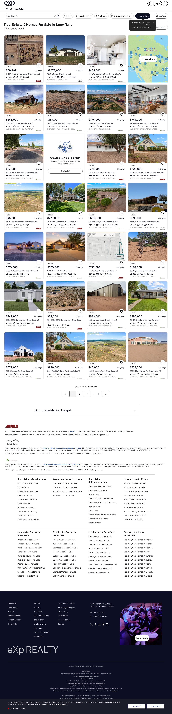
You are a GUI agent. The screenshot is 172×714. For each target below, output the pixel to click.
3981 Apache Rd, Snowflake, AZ (143, 271)
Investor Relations (14, 616)
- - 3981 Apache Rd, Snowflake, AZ (103, 271)
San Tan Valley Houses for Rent (102, 564)
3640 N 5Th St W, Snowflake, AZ (19, 123)
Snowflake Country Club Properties (103, 502)
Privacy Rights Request (66, 607)
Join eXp (11, 611)
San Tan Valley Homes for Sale (137, 511)
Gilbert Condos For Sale (63, 576)
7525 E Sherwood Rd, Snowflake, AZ (62, 221)
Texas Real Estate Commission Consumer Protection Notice (86, 686)
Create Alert (65, 171)
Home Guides (12, 624)
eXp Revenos (39, 620)
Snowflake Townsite (97, 490)
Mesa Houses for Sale (27, 551)
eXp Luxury (38, 628)
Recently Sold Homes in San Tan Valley (138, 568)
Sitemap (61, 624)
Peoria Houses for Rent (98, 560)
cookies (15, 702)
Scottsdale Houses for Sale (29, 547)
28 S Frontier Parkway (27, 511)
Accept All (136, 706)
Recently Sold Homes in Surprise (138, 555)
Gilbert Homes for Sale (134, 519)
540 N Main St (23, 503)
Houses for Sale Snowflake (65, 483)
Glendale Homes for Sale (135, 515)
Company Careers (14, 620)
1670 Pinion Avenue (26, 507)
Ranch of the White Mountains (102, 514)
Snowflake (92, 386)
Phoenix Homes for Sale (135, 483)
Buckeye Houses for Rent (99, 556)
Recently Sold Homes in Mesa (137, 551)
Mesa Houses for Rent (98, 548)
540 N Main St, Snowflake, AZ (101, 123)
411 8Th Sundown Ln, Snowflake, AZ (145, 320)
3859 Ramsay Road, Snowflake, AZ (103, 221)
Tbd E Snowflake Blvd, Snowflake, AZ (62, 123)
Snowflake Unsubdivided (99, 486)
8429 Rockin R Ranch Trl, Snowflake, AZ (146, 172)
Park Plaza (93, 510)
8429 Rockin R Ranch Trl (28, 519)
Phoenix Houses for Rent (99, 536)
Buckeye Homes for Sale (135, 503)
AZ (83, 386)
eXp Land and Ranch (41, 632)
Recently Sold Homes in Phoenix (138, 539)
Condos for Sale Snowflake (65, 487)
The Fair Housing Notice (113, 688)
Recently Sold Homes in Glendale (138, 572)
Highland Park (94, 506)
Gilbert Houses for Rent (99, 572)
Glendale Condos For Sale (64, 572)
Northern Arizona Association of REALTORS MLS (62, 448)
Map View (162, 16)
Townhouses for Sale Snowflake (67, 491)
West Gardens (94, 522)
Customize (155, 706)
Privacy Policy (63, 611)
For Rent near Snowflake (64, 495)
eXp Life (37, 603)
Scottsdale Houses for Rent (100, 544)
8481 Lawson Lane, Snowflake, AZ (103, 320)
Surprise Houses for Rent (99, 552)
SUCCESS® (38, 611)
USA (77, 386)
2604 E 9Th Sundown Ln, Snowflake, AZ (22, 320)
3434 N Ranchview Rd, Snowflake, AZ (145, 371)
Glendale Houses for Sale (28, 572)
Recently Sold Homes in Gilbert (138, 576)
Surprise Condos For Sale (64, 555)
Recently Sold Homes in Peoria (138, 564)
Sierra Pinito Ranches (98, 518)
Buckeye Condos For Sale (64, 560)
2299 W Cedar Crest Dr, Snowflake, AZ (22, 271)
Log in (157, 3)
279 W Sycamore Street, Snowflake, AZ (105, 74)
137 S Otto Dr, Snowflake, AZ (59, 74)
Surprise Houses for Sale (28, 555)
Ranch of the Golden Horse (100, 498)
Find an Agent (13, 607)
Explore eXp (12, 603)
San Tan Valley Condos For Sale (67, 568)
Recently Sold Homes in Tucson (138, 543)
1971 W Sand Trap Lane (27, 483)
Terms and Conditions (66, 603)
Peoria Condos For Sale (63, 564)
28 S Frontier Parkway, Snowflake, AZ (21, 172)
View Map (150, 58)
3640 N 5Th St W (25, 495)
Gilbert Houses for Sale (27, 576)
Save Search (161, 27)
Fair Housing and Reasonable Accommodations (86, 676)
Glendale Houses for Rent (100, 568)
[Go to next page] (106, 394)
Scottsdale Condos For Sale (65, 547)
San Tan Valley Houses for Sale (31, 568)
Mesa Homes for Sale (133, 495)
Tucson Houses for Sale (28, 543)
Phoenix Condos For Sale (64, 539)
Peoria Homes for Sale (134, 507)
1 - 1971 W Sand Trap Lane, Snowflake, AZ (23, 74)
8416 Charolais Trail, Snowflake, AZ (103, 371)
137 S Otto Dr (23, 487)
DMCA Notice (86, 671)
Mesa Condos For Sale (63, 551)
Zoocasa (37, 607)
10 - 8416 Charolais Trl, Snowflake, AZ (21, 221)
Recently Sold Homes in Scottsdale (138, 547)
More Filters (144, 16)
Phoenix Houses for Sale (28, 539)
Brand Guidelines (64, 620)
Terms (53, 704)
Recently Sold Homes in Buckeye (138, 560)
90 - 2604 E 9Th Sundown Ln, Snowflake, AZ (64, 321)
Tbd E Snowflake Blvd (27, 499)
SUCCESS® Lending (41, 616)
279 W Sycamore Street (28, 491)
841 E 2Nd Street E (25, 515)
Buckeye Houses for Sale (28, 560)
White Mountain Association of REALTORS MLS (61, 464)
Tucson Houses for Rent (99, 540)
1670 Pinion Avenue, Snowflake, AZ (144, 123)
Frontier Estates (95, 494)
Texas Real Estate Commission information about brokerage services (86, 683)
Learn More (114, 691)
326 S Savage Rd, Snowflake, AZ (19, 371)
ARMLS (72, 431)
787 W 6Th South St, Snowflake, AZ (144, 221)
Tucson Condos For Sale (64, 543)
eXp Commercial (40, 624)
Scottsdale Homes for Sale (136, 491)
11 (98, 394)
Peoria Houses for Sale (27, 564)
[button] (86, 410)
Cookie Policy (63, 616)
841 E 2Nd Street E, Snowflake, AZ (103, 172)
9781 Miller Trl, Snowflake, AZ (59, 271)
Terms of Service (104, 673)
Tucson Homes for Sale (134, 487)
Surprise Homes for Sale (135, 499)
